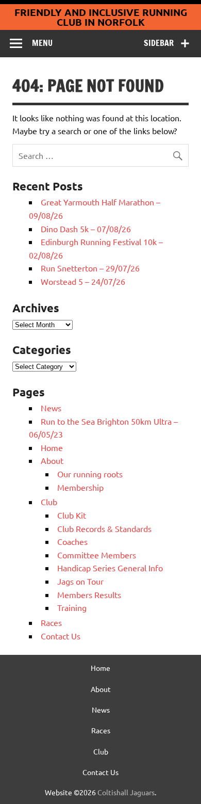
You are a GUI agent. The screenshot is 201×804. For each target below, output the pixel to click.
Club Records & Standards (104, 528)
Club (49, 501)
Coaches (72, 541)
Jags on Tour (80, 581)
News (51, 408)
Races (51, 622)
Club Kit (71, 515)
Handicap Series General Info (110, 567)
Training (72, 607)
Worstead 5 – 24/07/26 (83, 281)
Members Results (89, 594)
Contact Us (60, 636)
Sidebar (159, 43)
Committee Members (96, 555)
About (52, 460)
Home (52, 447)
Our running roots (90, 474)
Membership (80, 487)
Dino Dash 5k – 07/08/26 (86, 228)
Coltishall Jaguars (126, 792)
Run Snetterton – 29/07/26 (90, 268)
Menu (42, 43)
